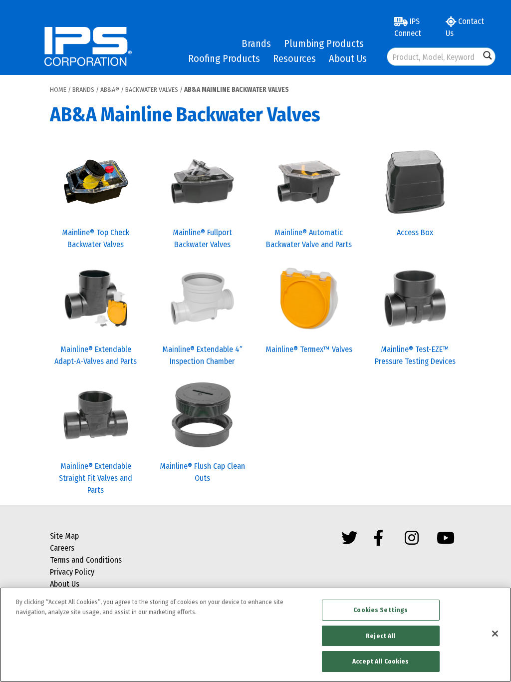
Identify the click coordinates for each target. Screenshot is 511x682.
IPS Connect (407, 27)
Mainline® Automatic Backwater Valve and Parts (309, 238)
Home (58, 89)
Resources (294, 58)
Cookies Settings (380, 610)
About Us (348, 58)
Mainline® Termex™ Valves (308, 349)
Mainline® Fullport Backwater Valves (202, 238)
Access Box (415, 232)
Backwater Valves (151, 89)
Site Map (64, 536)
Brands (256, 43)
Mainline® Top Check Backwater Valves (95, 238)
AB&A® (109, 89)
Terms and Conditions (86, 560)
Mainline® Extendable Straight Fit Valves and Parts (95, 478)
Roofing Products (224, 58)
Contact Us (465, 27)
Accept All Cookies (380, 661)
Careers (62, 548)
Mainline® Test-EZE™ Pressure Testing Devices (415, 355)
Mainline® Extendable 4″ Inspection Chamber (202, 355)
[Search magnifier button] (487, 55)
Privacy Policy (72, 572)
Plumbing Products (324, 43)
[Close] (495, 634)
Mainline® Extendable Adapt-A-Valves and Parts (95, 355)
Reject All (380, 636)
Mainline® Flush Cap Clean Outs (202, 472)
